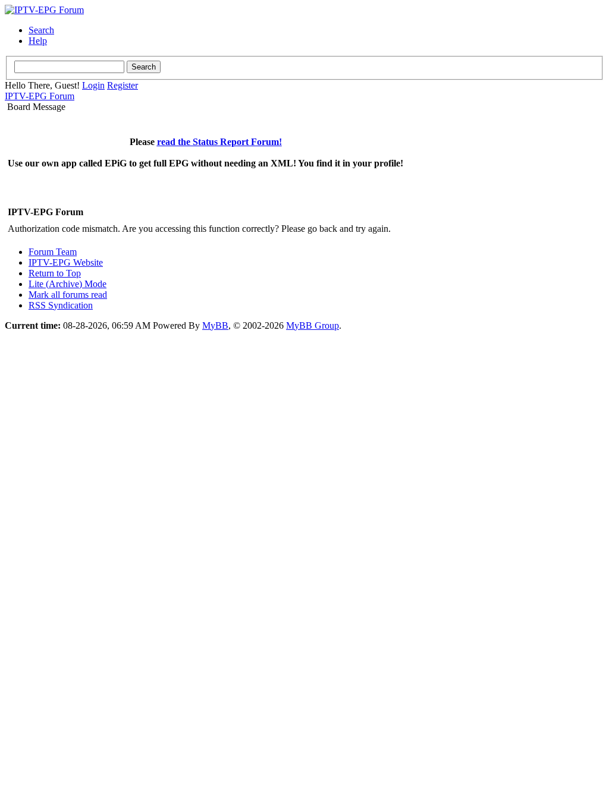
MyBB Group (312, 325)
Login (93, 85)
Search (41, 30)
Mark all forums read (68, 294)
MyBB (215, 325)
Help (38, 41)
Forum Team (53, 252)
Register (122, 85)
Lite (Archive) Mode (67, 284)
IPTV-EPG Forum (39, 96)
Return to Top (55, 273)
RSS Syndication (61, 305)
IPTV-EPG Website (66, 262)
